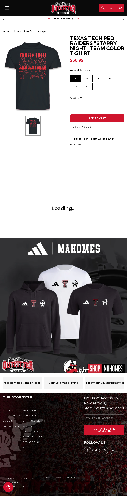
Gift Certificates (32, 431)
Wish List (28, 426)
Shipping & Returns (33, 421)
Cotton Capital (40, 31)
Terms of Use (10, 478)
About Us (8, 410)
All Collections (20, 31)
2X (77, 87)
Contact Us (29, 415)
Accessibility (30, 447)
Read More (76, 144)
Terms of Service (32, 436)
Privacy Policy (27, 478)
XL (112, 79)
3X (89, 87)
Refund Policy (11, 482)
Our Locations (11, 415)
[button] (3, 18)
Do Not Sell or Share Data (16, 487)
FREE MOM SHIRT (11, 426)
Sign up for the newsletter (104, 429)
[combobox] (103, 8)
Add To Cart (97, 118)
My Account (30, 410)
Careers (7, 421)
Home (6, 31)
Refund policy (31, 442)
